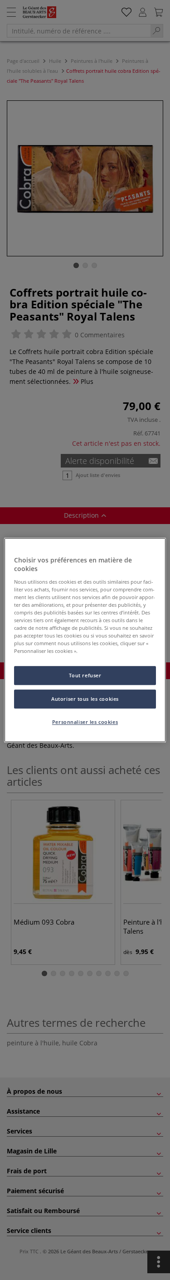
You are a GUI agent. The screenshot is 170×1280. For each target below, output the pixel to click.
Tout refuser (85, 675)
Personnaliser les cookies (85, 721)
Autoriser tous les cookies (85, 698)
